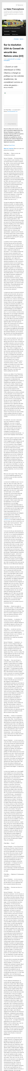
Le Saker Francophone (14, 9)
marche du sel (7, 519)
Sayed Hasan (12, 145)
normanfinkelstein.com (12, 111)
